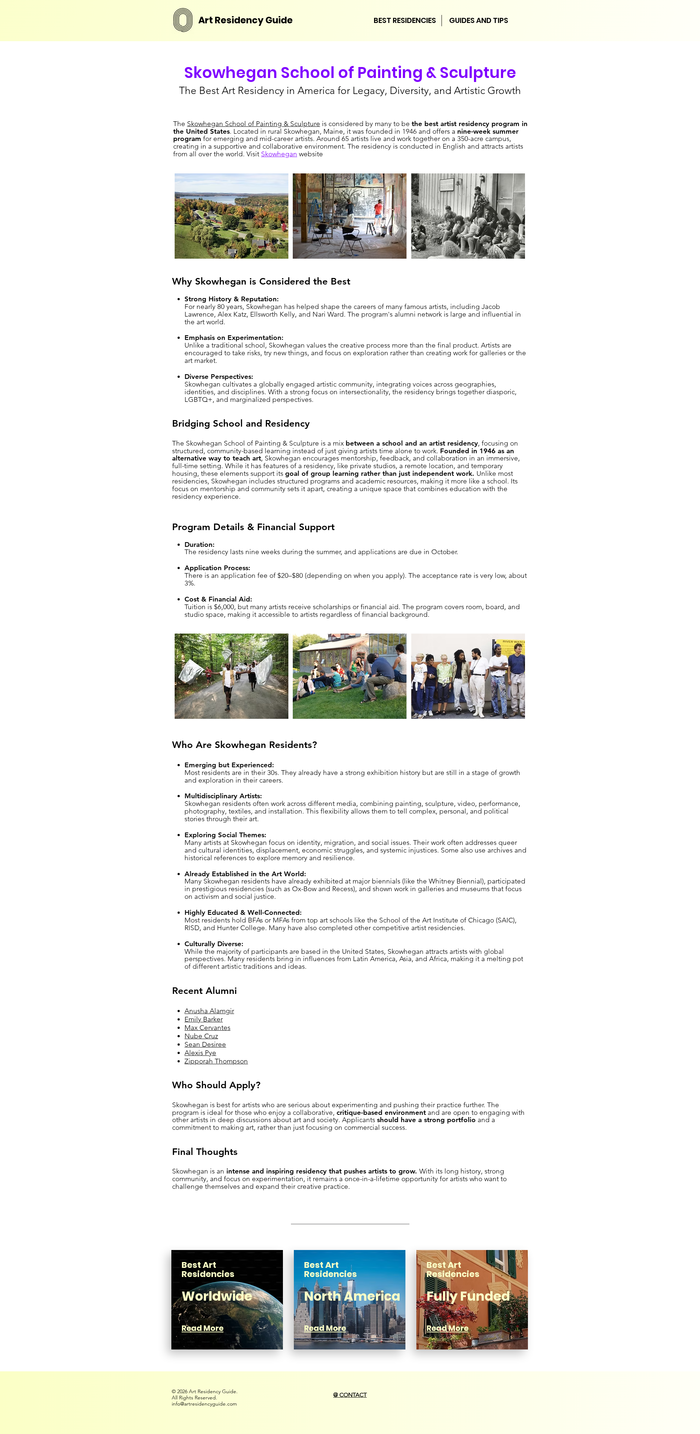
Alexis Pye (200, 1053)
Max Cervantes (207, 1027)
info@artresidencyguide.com (204, 1403)
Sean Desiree (205, 1044)
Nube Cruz (201, 1036)
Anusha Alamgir (209, 1011)
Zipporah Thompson (216, 1061)
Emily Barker (203, 1019)
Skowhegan (279, 154)
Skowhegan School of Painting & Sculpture (253, 124)
